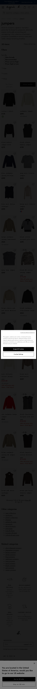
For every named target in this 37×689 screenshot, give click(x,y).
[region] (18, 344)
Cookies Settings (18, 354)
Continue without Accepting (27, 332)
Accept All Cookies (18, 349)
